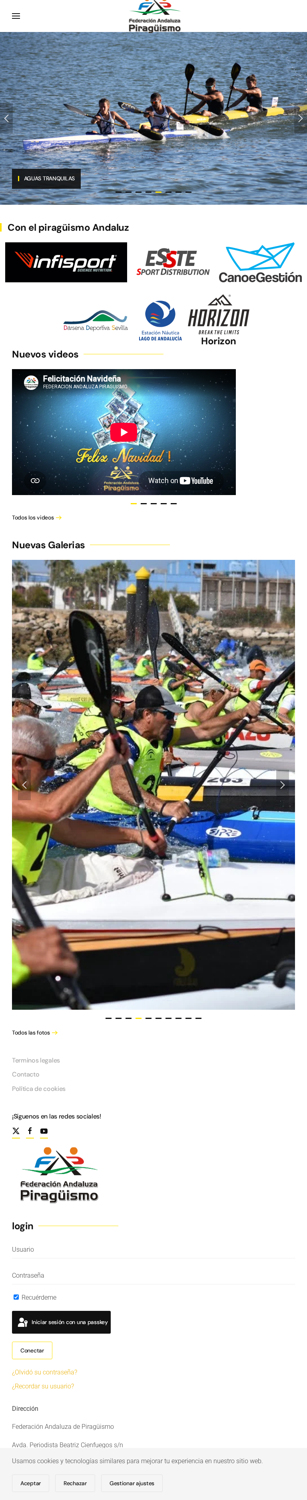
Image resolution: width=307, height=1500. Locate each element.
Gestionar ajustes (132, 1483)
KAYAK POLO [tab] (168, 192)
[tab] (134, 503)
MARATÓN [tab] (178, 192)
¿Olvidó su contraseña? (44, 1372)
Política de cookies (39, 1089)
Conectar (32, 1350)
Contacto (25, 1074)
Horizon (218, 341)
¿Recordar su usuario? (43, 1386)
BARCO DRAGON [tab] (129, 192)
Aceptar (30, 1483)
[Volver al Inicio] (154, 16)
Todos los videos (33, 517)
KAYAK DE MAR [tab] (188, 192)
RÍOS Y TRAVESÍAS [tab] (139, 192)
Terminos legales (36, 1060)
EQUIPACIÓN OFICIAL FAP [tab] (119, 192)
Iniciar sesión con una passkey (69, 1322)
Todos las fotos (31, 1032)
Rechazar (75, 1483)
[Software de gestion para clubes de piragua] (260, 262)
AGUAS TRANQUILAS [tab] (149, 192)
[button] (16, 16)
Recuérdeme (38, 1297)
